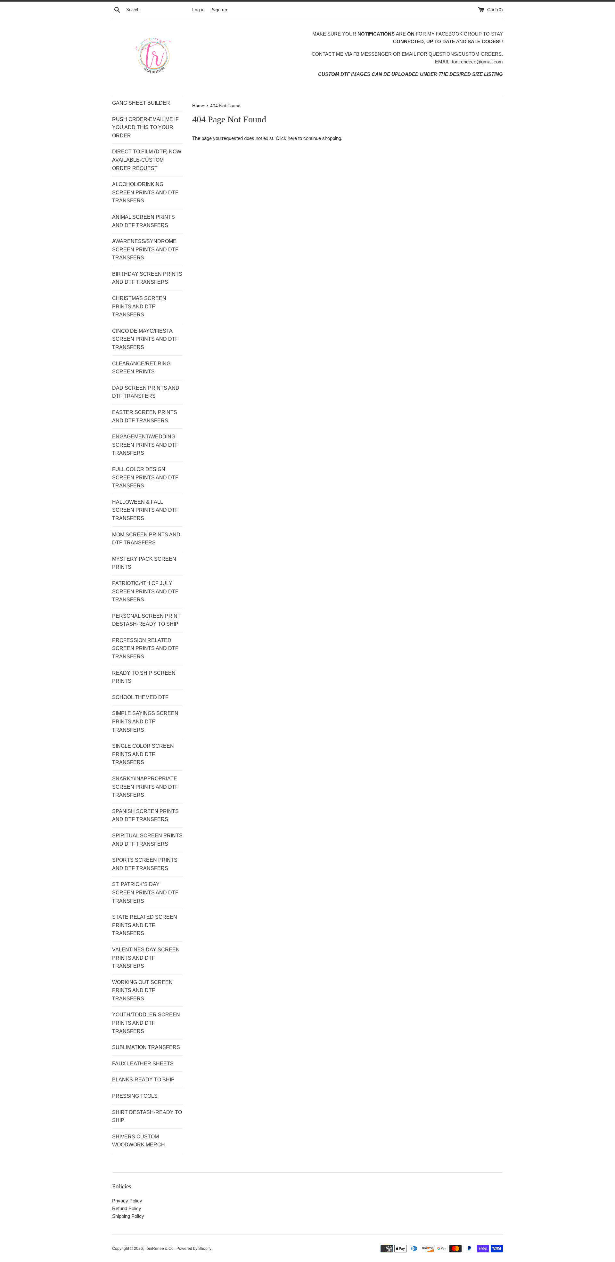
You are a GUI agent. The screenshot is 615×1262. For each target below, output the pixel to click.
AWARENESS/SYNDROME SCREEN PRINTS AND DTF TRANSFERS (145, 249)
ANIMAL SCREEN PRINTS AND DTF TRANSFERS (143, 221)
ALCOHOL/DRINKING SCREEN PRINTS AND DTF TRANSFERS (145, 192)
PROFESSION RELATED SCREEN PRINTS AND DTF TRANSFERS (145, 648)
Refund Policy (126, 1208)
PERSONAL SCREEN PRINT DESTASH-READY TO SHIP (146, 620)
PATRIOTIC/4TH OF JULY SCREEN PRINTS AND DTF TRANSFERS (145, 591)
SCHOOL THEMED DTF (140, 697)
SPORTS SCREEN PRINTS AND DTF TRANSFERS (144, 864)
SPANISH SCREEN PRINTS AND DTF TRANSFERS (145, 815)
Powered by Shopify (193, 1248)
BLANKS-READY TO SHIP (143, 1079)
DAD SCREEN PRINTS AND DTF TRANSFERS (145, 392)
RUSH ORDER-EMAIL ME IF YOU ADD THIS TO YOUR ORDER (145, 127)
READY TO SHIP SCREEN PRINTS (144, 677)
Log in (198, 9)
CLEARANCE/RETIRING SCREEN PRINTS (141, 368)
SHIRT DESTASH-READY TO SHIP (147, 1116)
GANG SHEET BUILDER (141, 103)
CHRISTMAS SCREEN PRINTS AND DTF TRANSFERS (139, 306)
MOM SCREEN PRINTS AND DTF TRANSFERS (146, 539)
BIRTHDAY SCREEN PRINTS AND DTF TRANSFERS (147, 278)
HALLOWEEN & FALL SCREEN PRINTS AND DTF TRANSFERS (145, 510)
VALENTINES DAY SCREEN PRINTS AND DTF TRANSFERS (146, 958)
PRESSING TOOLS (135, 1096)
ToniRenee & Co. (160, 1248)
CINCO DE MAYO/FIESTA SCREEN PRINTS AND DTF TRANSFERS (145, 339)
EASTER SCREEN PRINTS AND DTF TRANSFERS (144, 416)
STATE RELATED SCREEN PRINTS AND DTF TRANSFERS (144, 925)
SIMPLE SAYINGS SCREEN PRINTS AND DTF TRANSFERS (145, 721)
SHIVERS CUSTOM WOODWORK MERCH (138, 1141)
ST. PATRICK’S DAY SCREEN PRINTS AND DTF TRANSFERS (145, 892)
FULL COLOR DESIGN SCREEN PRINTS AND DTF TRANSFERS (145, 477)
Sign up (219, 9)
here (292, 138)
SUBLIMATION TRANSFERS (146, 1047)
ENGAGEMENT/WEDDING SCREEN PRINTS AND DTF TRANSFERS (145, 445)
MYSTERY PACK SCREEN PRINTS (144, 563)
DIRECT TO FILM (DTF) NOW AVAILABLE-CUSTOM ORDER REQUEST (146, 160)
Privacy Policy (127, 1200)
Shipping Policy (128, 1216)
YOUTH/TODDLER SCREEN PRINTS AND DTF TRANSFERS (146, 1023)
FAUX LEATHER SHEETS (143, 1063)
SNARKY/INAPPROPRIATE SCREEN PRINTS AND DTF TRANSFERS (145, 787)
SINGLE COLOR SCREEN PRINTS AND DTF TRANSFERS (143, 754)
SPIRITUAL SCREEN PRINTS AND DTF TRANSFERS (147, 840)
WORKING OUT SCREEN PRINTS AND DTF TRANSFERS (142, 990)
